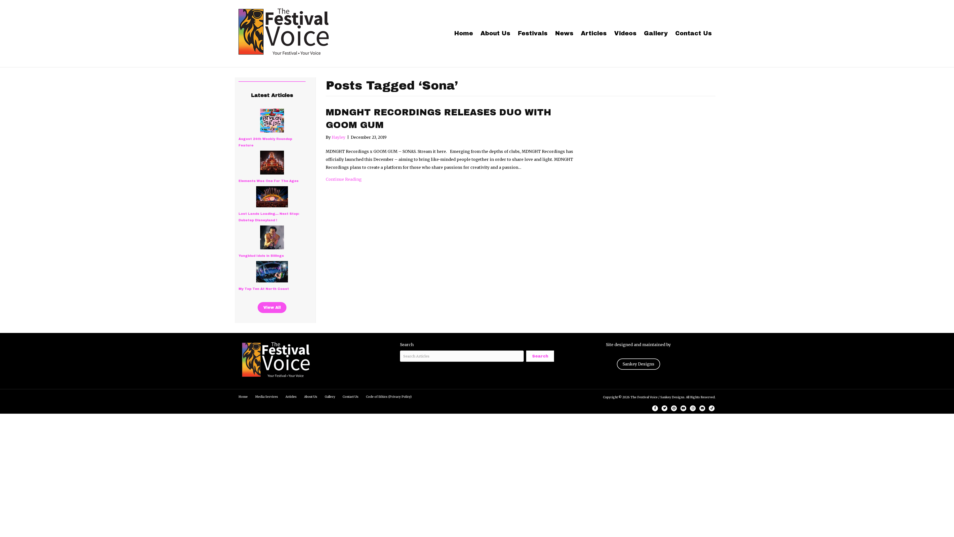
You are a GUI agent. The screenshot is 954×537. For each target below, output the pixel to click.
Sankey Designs (638, 363)
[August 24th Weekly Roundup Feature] (272, 121)
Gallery (656, 33)
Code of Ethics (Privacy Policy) (389, 397)
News (564, 33)
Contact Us (693, 33)
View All (272, 307)
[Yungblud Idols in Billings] (272, 237)
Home (463, 33)
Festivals (533, 33)
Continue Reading (343, 179)
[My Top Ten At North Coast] (272, 271)
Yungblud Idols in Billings (261, 256)
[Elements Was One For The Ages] (272, 163)
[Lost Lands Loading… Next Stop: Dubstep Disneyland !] (272, 196)
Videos (625, 33)
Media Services (266, 397)
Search (407, 344)
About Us (495, 33)
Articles (594, 33)
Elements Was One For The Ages (268, 181)
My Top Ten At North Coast (263, 289)
